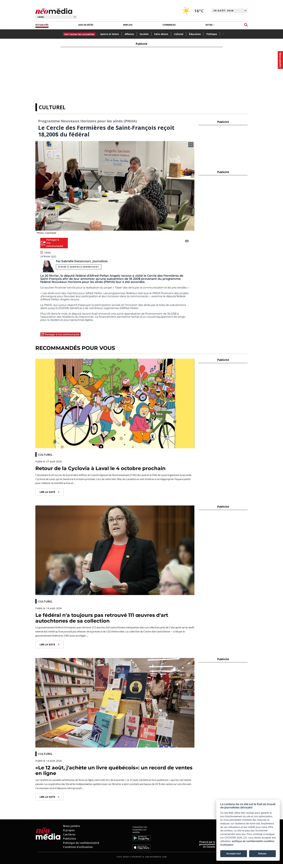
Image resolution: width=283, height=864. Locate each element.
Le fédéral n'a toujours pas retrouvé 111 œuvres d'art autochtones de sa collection (101, 618)
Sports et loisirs (109, 34)
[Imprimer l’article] (186, 241)
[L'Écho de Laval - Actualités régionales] (53, 11)
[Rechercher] (246, 25)
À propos (69, 830)
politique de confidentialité (247, 841)
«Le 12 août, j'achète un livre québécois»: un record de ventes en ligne (113, 770)
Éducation (195, 34)
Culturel (178, 34)
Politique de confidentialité (81, 843)
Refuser (262, 853)
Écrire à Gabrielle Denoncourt (78, 267)
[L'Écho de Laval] (48, 838)
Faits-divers (161, 34)
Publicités (69, 838)
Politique (212, 34)
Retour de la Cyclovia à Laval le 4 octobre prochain (100, 468)
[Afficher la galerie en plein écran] (190, 144)
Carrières (69, 834)
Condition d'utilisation (78, 847)
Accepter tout (233, 853)
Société (144, 34)
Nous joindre (71, 826)
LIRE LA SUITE (47, 492)
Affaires (129, 34)
